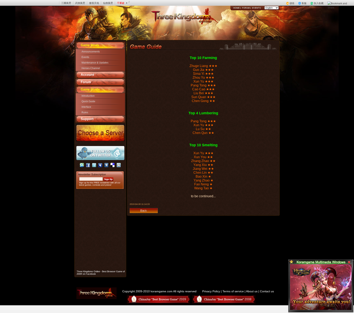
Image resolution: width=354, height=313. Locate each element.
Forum (86, 82)
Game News (90, 45)
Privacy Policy (211, 291)
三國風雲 (66, 3)
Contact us (267, 291)
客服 (304, 3)
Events (85, 57)
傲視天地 (94, 3)
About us (252, 291)
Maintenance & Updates (95, 62)
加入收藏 (318, 3)
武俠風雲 (80, 3)
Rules (85, 112)
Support (87, 119)
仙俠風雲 (108, 3)
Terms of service (233, 291)
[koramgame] (14, 3)
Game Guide (90, 89)
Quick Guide (88, 101)
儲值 (291, 3)
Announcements (91, 51)
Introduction (88, 95)
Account (87, 74)
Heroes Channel (91, 68)
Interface (86, 106)
